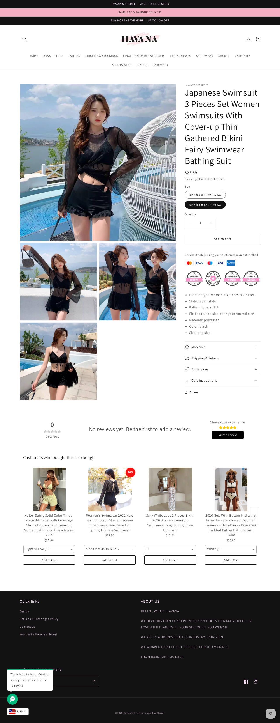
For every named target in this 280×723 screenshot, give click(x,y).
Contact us (27, 627)
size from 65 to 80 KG (205, 204)
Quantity (190, 214)
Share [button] (194, 392)
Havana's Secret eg (133, 713)
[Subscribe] (93, 681)
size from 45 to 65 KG (205, 195)
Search (24, 611)
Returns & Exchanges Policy (39, 619)
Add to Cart (49, 560)
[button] (24, 39)
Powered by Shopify (154, 713)
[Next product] (254, 516)
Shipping (190, 179)
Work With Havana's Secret (38, 634)
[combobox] (49, 549)
